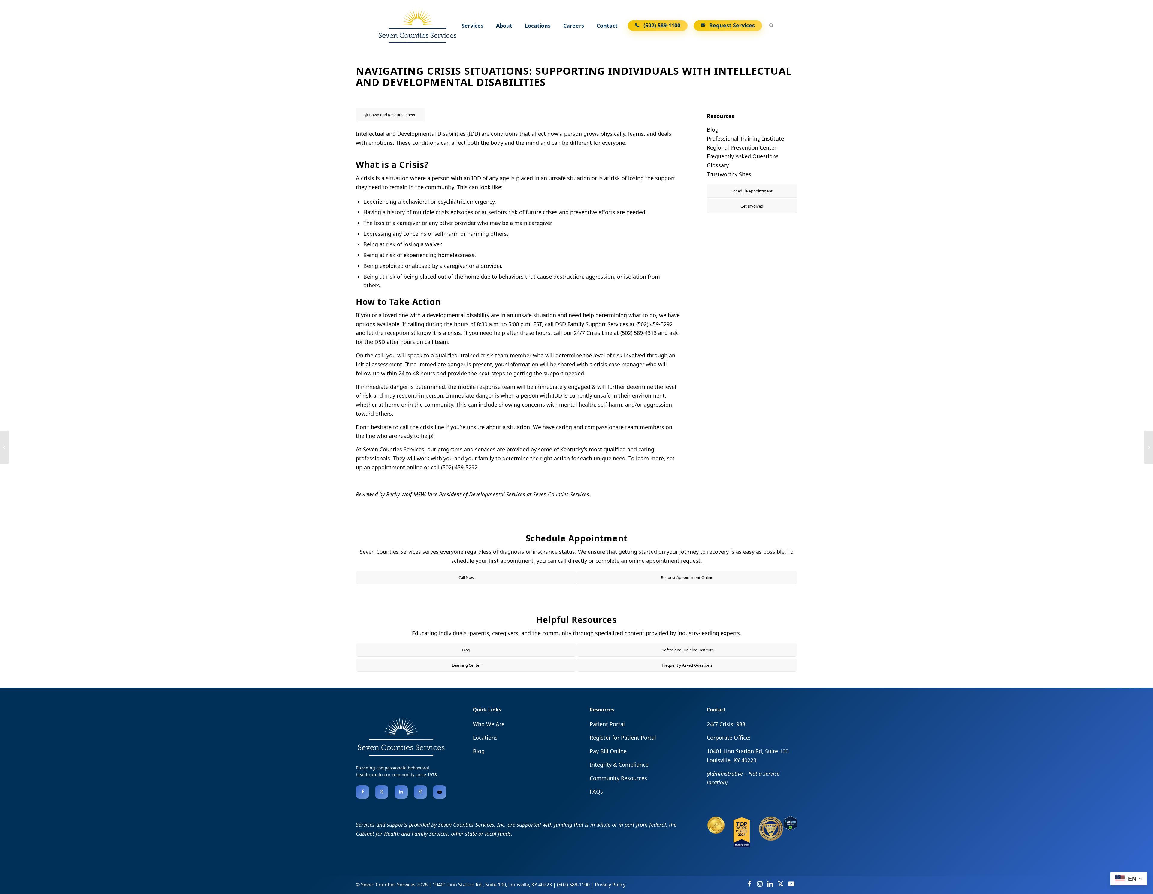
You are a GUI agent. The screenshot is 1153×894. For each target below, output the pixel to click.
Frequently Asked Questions (743, 156)
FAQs (596, 791)
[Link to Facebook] (362, 792)
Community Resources (618, 778)
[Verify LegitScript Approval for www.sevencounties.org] (790, 828)
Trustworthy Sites (729, 174)
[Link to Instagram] (420, 792)
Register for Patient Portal (623, 737)
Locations (485, 737)
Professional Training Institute (745, 138)
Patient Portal (607, 724)
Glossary (718, 165)
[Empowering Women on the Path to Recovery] (4, 447)
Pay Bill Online (608, 751)
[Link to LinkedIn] (401, 792)
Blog (713, 129)
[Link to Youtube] (439, 792)
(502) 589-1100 (573, 884)
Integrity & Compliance (619, 764)
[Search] (771, 25)
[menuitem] (473, 25)
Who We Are (488, 724)
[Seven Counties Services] (417, 25)
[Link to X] (381, 792)
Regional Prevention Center (741, 147)
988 (740, 724)
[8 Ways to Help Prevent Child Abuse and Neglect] (1148, 447)
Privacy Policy (610, 884)
